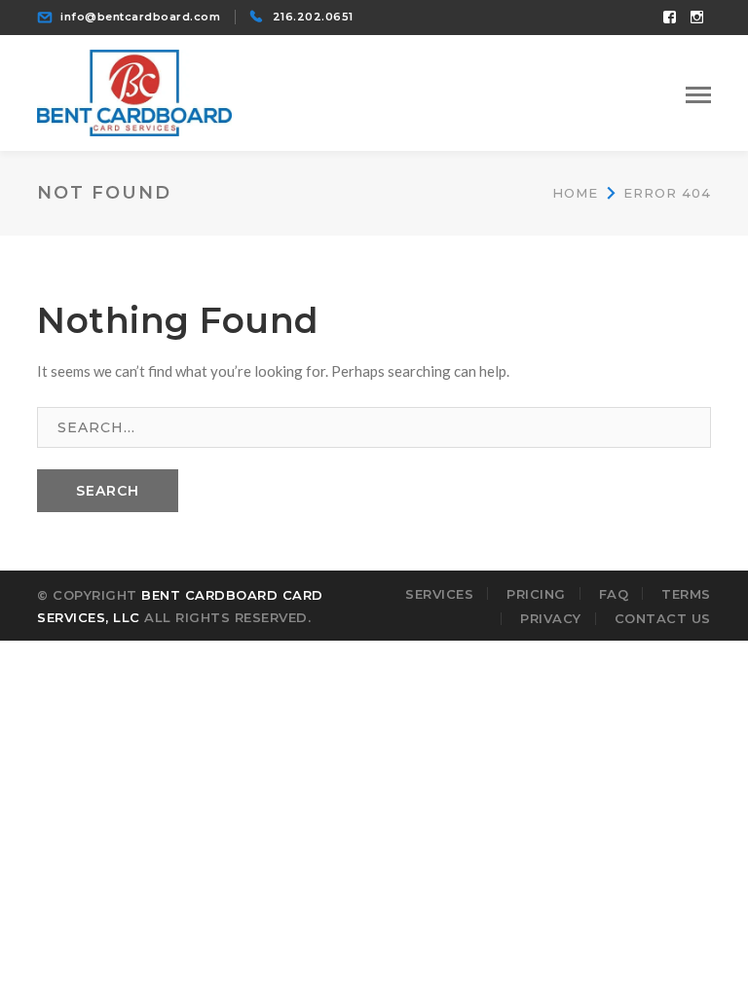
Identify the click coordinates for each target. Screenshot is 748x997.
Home (575, 193)
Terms (686, 594)
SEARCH (107, 490)
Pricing (536, 594)
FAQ (614, 594)
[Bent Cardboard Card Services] (134, 90)
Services (439, 594)
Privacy (550, 618)
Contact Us (663, 618)
